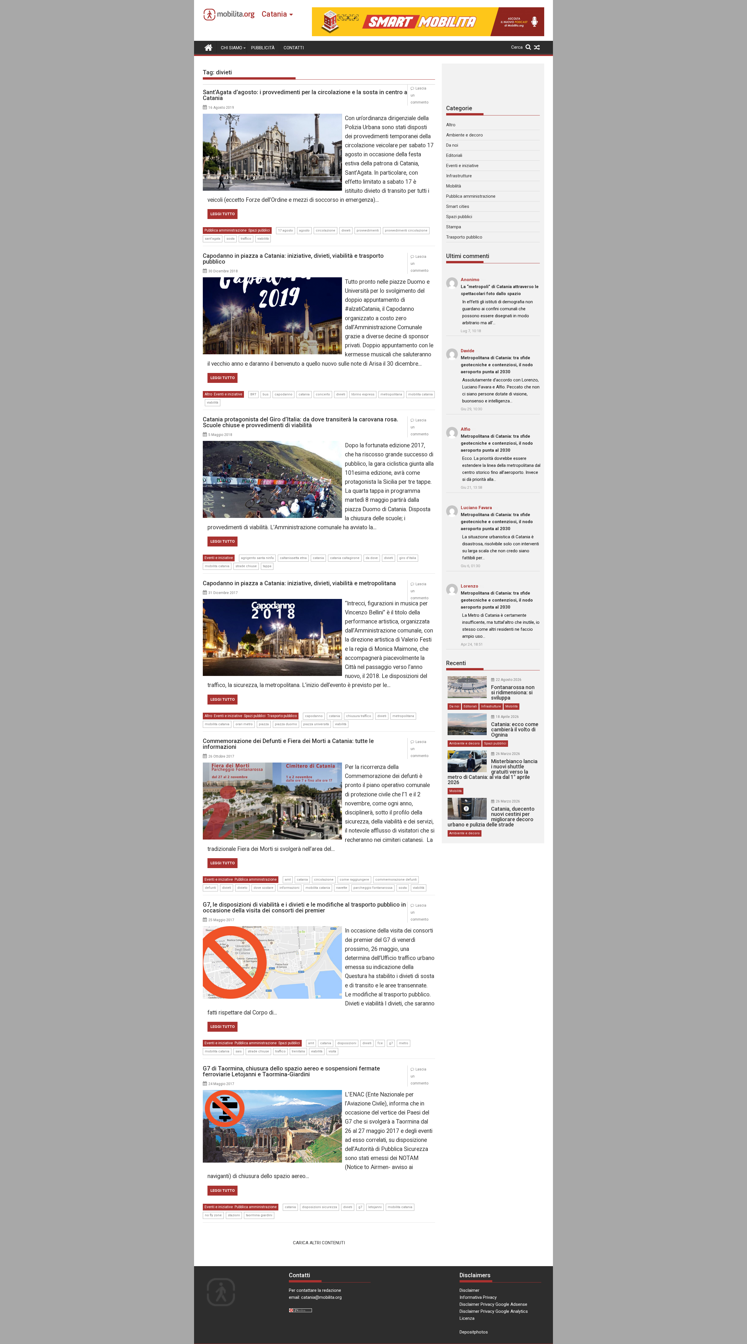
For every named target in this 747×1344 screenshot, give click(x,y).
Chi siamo (231, 47)
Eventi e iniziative (228, 394)
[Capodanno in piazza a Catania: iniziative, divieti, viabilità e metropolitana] (272, 602)
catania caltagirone (344, 558)
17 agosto (285, 230)
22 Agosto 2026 (508, 680)
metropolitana (391, 394)
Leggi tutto (222, 214)
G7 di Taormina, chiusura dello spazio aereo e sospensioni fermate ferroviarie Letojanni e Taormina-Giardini (291, 1071)
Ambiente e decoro (464, 135)
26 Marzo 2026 (508, 754)
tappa (267, 566)
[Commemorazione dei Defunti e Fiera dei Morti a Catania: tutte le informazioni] (272, 766)
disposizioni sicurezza (319, 1207)
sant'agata (212, 239)
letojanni (375, 1207)
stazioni (234, 1215)
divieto (242, 888)
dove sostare (263, 888)
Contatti (294, 47)
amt (288, 880)
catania (304, 394)
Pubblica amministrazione (226, 230)
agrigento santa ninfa (257, 558)
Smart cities (457, 206)
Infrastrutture (459, 175)
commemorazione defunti (396, 880)
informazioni (289, 888)
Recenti (456, 663)
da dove (372, 558)
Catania (274, 14)
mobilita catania (420, 394)
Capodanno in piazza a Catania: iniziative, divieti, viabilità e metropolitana (299, 583)
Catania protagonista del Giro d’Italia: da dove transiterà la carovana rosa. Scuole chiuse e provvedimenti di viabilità (300, 422)
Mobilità (453, 186)
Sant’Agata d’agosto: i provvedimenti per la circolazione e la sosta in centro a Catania (305, 95)
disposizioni (346, 1043)
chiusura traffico (358, 716)
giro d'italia (407, 558)
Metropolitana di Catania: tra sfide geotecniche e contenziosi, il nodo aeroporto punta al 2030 (497, 364)
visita (332, 1051)
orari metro (244, 724)
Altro (208, 394)
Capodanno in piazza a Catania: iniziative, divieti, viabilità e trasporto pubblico (293, 258)
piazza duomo (286, 724)
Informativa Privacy (478, 1297)
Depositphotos (474, 1332)
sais (238, 1051)
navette (341, 888)
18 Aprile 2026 (507, 717)
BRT (253, 394)
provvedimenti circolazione (406, 230)
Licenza (467, 1318)
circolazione (325, 230)
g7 (391, 1043)
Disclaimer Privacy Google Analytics (494, 1311)
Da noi (452, 145)
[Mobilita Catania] (208, 47)
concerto (323, 394)
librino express (362, 394)
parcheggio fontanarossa (372, 888)
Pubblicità (263, 47)
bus (265, 394)
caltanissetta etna (293, 558)
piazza (264, 724)
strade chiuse (246, 566)
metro (403, 1043)
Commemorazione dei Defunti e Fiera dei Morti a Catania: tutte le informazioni (288, 743)
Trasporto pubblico (282, 716)
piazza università (316, 724)
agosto (304, 230)
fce (380, 1043)
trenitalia (298, 1051)
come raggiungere (354, 880)
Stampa (453, 226)
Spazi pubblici (259, 230)
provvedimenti (368, 230)
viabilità (263, 239)
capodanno (283, 394)
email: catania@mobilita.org (315, 1297)
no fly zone (213, 1215)
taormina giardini (259, 1215)
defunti (210, 888)
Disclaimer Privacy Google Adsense (493, 1304)
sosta (230, 239)
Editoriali (454, 155)
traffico (246, 239)
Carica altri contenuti (319, 1242)
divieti (345, 230)
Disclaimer (469, 1290)
